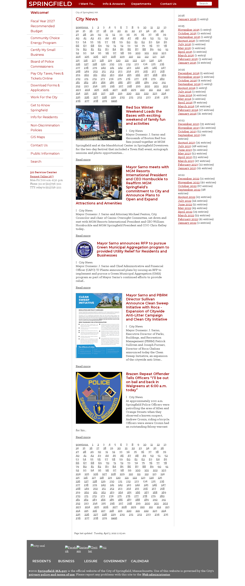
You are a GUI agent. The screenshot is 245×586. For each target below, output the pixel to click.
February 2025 (188, 59)
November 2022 (189, 182)
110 (131, 56)
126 (78, 64)
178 (145, 78)
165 (129, 75)
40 (77, 38)
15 (84, 31)
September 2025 (189, 37)
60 (128, 42)
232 (139, 97)
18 (104, 31)
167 (146, 75)
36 (142, 34)
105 (87, 56)
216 (95, 93)
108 (113, 56)
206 (105, 89)
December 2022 (188, 178)
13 (165, 27)
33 (120, 34)
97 (114, 53)
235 (166, 97)
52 (166, 38)
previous (82, 27)
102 (155, 53)
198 (129, 86)
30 (99, 34)
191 (164, 82)
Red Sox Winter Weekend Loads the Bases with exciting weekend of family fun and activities (146, 115)
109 (122, 56)
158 (162, 71)
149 (86, 71)
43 (99, 38)
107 (104, 56)
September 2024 (189, 84)
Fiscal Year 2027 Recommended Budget (43, 26)
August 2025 (186, 40)
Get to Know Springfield (40, 107)
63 (150, 42)
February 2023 (188, 164)
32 (113, 34)
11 (151, 27)
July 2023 (184, 146)
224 (163, 93)
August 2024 (186, 88)
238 (95, 100)
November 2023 (189, 127)
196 (112, 86)
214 (78, 93)
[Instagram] (84, 551)
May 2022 (184, 208)
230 (122, 97)
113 (154, 56)
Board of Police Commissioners (42, 64)
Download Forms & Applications (45, 88)
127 (86, 64)
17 (97, 31)
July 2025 (184, 44)
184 (103, 82)
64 (158, 42)
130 (112, 64)
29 (92, 34)
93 (84, 53)
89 (152, 49)
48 (137, 38)
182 (86, 82)
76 (150, 45)
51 (159, 38)
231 (131, 97)
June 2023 (185, 150)
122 (135, 60)
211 (151, 89)
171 (86, 78)
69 (100, 45)
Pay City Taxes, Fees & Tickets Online (47, 76)
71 (114, 45)
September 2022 (189, 189)
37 (149, 34)
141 (112, 67)
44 (107, 38)
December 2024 (188, 73)
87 (136, 49)
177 (136, 78)
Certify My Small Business (43, 52)
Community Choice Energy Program (45, 40)
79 (77, 49)
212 (159, 89)
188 (137, 82)
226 (86, 97)
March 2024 (186, 106)
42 (92, 38)
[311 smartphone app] (103, 547)
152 (112, 71)
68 (92, 45)
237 (87, 100)
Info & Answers (114, 4)
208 (124, 89)
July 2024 (184, 91)
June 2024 (185, 95)
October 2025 (187, 33)
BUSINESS (66, 561)
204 (87, 89)
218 (111, 93)
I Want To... (87, 4)
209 (133, 89)
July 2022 (184, 200)
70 (107, 45)
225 (78, 97)
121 (127, 60)
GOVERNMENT (115, 561)
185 (112, 82)
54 (84, 42)
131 (120, 64)
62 (143, 42)
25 (154, 31)
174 (111, 78)
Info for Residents (44, 117)
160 (86, 75)
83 (107, 49)
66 (77, 45)
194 (95, 86)
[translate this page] (115, 549)
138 (86, 67)
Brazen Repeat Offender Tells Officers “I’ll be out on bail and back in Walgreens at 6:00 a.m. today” (147, 382)
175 (120, 78)
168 (155, 75)
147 (163, 67)
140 (103, 67)
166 (138, 75)
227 (95, 97)
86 (129, 49)
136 (162, 64)
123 (143, 60)
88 (144, 49)
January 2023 (187, 168)
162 (103, 75)
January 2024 (187, 113)
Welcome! (39, 13)
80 (85, 49)
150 (95, 71)
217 (103, 93)
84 (114, 49)
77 (157, 45)
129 (103, 64)
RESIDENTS (42, 561)
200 (147, 86)
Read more (83, 159)
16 (91, 31)
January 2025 (187, 62)
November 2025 (189, 29)
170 (78, 78)
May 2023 (184, 153)
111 (138, 56)
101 (147, 53)
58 (113, 42)
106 (95, 56)
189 (146, 82)
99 (129, 53)
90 (159, 49)
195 (103, 86)
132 (128, 64)
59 (121, 42)
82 (99, 49)
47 (129, 38)
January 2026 (187, 19)
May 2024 (184, 99)
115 (78, 60)
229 (113, 97)
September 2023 (189, 135)
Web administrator (156, 574)
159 (78, 75)
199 (138, 86)
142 (120, 67)
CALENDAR (140, 561)
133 (137, 64)
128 (95, 64)
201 (156, 86)
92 (77, 53)
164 (120, 75)
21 (126, 31)
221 (138, 93)
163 (112, 75)
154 (129, 71)
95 (99, 53)
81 (92, 49)
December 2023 (188, 124)
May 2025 (184, 48)
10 (144, 27)
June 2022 (185, 204)
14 (77, 31)
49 (144, 38)
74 (136, 45)
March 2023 (186, 161)
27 (77, 34)
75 (143, 45)
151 (104, 71)
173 (103, 78)
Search (36, 161)
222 (146, 93)
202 (165, 86)
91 (166, 49)
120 (118, 60)
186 (120, 82)
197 (121, 86)
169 (164, 75)
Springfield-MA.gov (52, 571)
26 (162, 31)
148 (78, 71)
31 (106, 34)
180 (162, 78)
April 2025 (185, 51)
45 (114, 38)
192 (78, 86)
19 (111, 31)
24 (147, 31)
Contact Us (168, 4)
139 (95, 67)
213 (167, 89)
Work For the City (44, 97)
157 (154, 71)
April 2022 (185, 211)
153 (120, 71)
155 (137, 71)
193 (86, 86)
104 (78, 56)
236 (78, 100)
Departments (141, 4)
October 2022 (187, 186)
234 (157, 97)
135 (153, 64)
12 (158, 27)
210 (142, 89)
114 (163, 56)
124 (151, 60)
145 (146, 67)
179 (153, 78)
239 (104, 100)
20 (119, 31)
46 (122, 38)
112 (147, 56)
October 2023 (187, 131)
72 (121, 45)
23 (140, 31)
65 (165, 42)
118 (102, 60)
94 (92, 53)
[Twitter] (93, 551)
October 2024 (187, 80)
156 (145, 71)
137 (78, 67)
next (114, 100)
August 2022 (186, 197)
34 (128, 34)
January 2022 (187, 223)
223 (155, 93)
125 (160, 60)
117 (94, 60)
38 (157, 34)
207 (115, 89)
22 (133, 31)
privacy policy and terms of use (52, 574)
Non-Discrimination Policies (45, 128)
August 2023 (186, 142)
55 (91, 42)
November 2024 (189, 77)
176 (128, 78)
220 (129, 93)
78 (165, 45)
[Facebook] (71, 551)
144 (137, 67)
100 (138, 53)
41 (84, 38)
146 (154, 67)
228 (104, 97)
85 (121, 49)
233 (148, 97)
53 (77, 42)
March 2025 (186, 55)
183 (94, 82)
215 (86, 93)
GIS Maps (38, 137)
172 (94, 78)
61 (136, 42)
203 (78, 89)
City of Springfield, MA (87, 12)
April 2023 (185, 157)
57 (106, 42)
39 (164, 34)
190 (155, 82)
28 (84, 34)
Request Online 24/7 (42, 176)
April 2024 (185, 102)
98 (122, 53)
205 (96, 89)
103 (164, 53)
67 (85, 45)
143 (129, 67)
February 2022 (188, 219)
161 (95, 75)
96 (107, 53)
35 (135, 34)
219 (120, 93)
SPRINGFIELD (50, 3)
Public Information (45, 153)
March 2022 (186, 215)
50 (152, 38)
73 (128, 45)
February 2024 (188, 110)
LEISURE (90, 561)
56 (99, 42)
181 (78, 82)
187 (129, 82)
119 (110, 60)
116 (86, 60)
